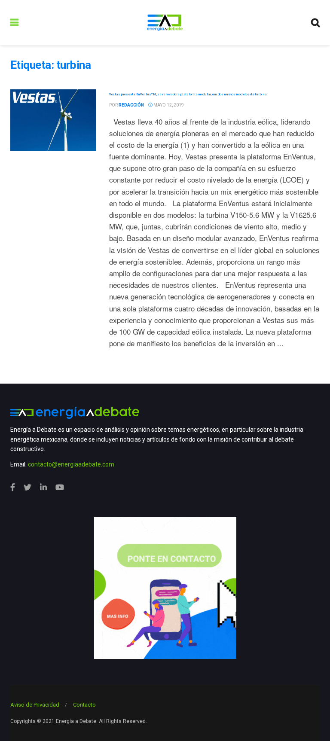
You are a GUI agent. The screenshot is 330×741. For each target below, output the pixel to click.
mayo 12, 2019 (168, 105)
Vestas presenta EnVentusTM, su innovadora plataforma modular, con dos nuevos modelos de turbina (187, 94)
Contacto (84, 704)
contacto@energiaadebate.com (71, 464)
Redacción (131, 105)
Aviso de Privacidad (34, 704)
